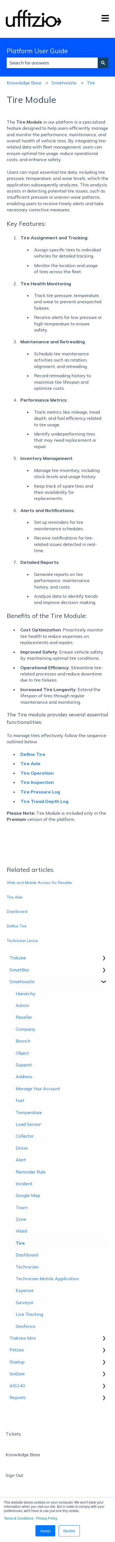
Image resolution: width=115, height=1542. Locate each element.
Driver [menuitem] (22, 1148)
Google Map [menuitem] (28, 1195)
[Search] (103, 62)
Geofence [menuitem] (25, 1326)
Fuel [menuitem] (20, 1100)
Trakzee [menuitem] (17, 957)
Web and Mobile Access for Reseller (39, 882)
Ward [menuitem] (21, 1231)
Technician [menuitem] (27, 1267)
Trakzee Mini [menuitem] (22, 1338)
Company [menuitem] (25, 1029)
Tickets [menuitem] (13, 1434)
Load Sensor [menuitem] (28, 1124)
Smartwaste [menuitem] (22, 981)
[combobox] (52, 62)
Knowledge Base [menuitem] (23, 1454)
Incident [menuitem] (24, 1183)
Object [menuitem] (22, 1053)
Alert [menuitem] (21, 1160)
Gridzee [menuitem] (17, 1373)
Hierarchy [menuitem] (25, 993)
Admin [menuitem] (22, 1005)
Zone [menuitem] (21, 1219)
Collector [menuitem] (24, 1136)
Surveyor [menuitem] (24, 1302)
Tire (91, 82)
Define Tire (17, 926)
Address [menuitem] (24, 1076)
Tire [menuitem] (20, 1243)
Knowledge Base (24, 82)
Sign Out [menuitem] (14, 1475)
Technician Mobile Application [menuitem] (47, 1278)
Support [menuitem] (24, 1065)
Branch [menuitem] (23, 1041)
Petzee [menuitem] (16, 1350)
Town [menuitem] (22, 1207)
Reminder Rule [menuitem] (30, 1172)
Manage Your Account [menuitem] (38, 1088)
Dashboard (17, 911)
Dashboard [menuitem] (27, 1255)
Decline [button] (69, 1530)
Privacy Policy (46, 1518)
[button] (103, 958)
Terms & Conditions (18, 1518)
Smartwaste (63, 82)
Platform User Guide (37, 51)
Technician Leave (22, 940)
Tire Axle (15, 897)
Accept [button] (45, 1530)
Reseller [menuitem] (24, 1017)
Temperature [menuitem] (29, 1112)
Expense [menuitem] (25, 1290)
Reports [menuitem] (17, 1397)
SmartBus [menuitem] (19, 970)
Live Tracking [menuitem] (29, 1314)
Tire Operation (37, 773)
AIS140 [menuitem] (17, 1385)
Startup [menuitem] (17, 1362)
